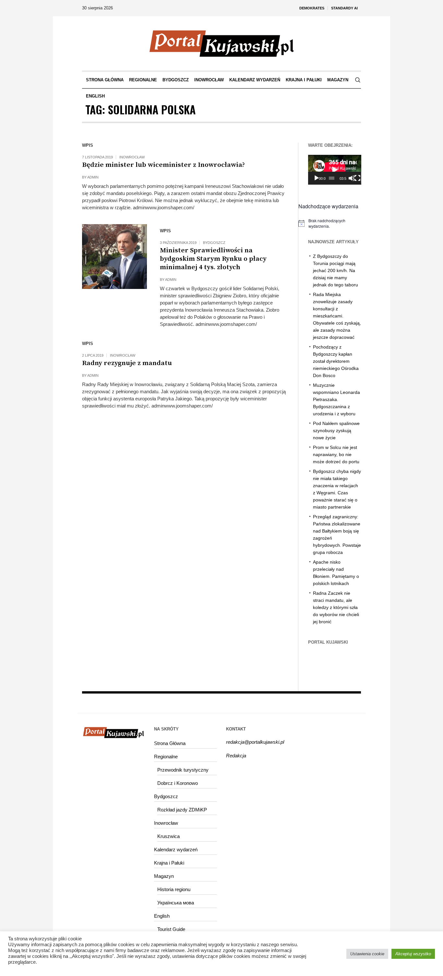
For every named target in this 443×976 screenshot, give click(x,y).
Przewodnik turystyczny (183, 770)
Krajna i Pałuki (169, 863)
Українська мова (175, 902)
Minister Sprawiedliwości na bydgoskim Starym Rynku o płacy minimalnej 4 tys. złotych (213, 258)
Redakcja (236, 755)
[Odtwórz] (316, 178)
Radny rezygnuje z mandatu (127, 363)
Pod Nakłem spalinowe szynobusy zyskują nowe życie (336, 430)
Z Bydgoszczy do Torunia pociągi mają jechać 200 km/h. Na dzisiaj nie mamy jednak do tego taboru (335, 270)
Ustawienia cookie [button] (367, 953)
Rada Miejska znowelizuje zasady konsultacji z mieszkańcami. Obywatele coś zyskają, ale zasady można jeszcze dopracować (337, 316)
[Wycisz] (351, 178)
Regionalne (166, 756)
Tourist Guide (171, 929)
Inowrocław (132, 157)
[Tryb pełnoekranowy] (357, 178)
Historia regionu (173, 889)
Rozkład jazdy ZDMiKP (182, 809)
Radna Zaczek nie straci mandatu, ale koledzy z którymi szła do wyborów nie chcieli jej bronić (336, 607)
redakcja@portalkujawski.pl (255, 742)
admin (93, 177)
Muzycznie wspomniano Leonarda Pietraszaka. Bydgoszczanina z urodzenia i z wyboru (336, 399)
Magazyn (164, 876)
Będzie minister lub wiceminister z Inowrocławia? (163, 165)
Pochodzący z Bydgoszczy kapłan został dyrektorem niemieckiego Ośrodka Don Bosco (336, 361)
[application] (334, 170)
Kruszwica (168, 836)
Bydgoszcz (214, 243)
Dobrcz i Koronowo (177, 783)
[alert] (329, 223)
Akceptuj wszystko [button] (413, 953)
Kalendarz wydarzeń (176, 849)
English (162, 916)
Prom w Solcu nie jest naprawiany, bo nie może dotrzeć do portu (336, 454)
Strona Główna (170, 743)
